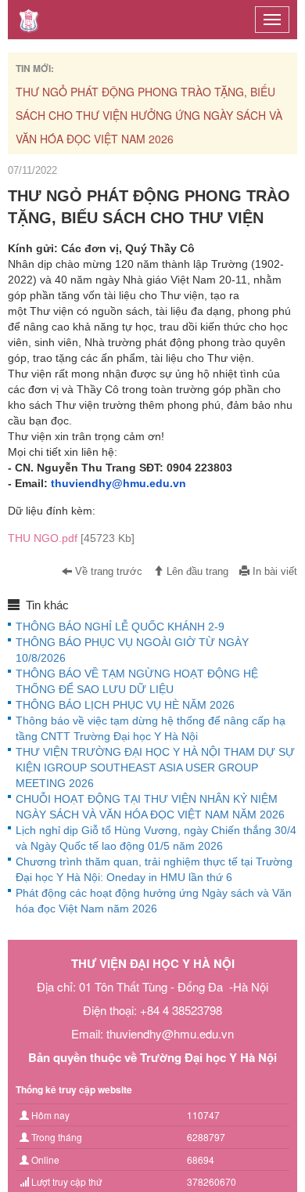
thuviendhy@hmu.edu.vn (118, 483)
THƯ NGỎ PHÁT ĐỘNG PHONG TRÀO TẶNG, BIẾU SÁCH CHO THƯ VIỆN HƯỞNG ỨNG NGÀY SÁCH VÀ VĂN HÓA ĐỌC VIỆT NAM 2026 (149, 115)
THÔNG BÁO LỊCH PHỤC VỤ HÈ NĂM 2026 (125, 705)
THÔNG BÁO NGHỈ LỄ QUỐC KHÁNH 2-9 (120, 626)
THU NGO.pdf (71, 538)
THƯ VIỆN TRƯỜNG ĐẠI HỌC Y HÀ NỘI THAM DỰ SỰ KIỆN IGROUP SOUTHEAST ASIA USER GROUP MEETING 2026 (155, 767)
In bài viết (273, 571)
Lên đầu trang (195, 571)
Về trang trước (107, 571)
